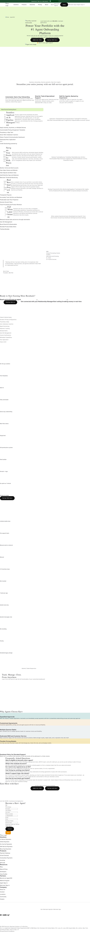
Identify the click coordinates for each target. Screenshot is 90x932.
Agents (56, 5)
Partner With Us (10, 302)
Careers (2, 899)
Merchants (57, 3)
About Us (2, 889)
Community (3, 896)
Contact (2, 892)
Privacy (2, 931)
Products (24, 4)
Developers (3, 871)
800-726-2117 (55, 1)
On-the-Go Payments (6, 844)
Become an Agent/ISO (6, 878)
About (46, 4)
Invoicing (2, 860)
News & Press (4, 869)
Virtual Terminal (4, 855)
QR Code (2, 862)
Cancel (10, 829)
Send (8, 832)
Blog (1, 866)
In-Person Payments (5, 839)
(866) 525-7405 (37, 40)
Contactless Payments (6, 858)
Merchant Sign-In (73, 4)
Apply (64, 4)
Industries (32, 4)
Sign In (52, 4)
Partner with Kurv (52, 788)
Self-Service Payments (6, 846)
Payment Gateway (5, 853)
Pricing (40, 4)
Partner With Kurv (52, 40)
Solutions (16, 4)
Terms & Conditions (9, 931)
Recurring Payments (5, 849)
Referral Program (4, 880)
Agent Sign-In (81, 4)
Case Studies (3, 874)
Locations (2, 894)
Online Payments (4, 841)
